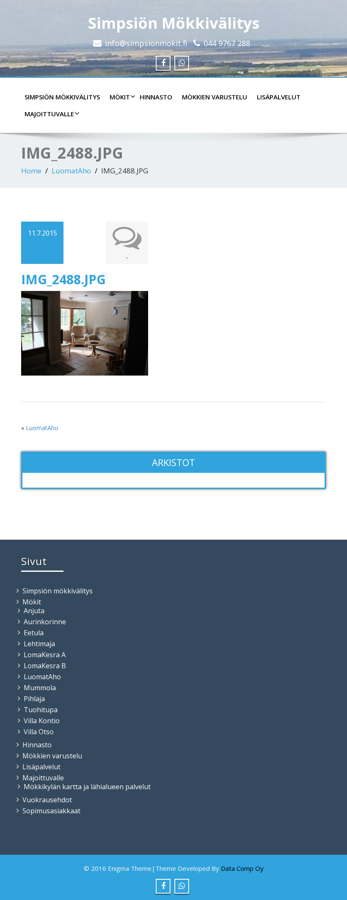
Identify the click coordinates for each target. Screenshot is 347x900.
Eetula (34, 632)
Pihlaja (34, 698)
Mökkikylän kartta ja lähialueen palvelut (87, 786)
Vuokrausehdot (47, 799)
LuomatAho (71, 171)
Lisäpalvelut (278, 97)
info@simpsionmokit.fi (146, 43)
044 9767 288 (227, 43)
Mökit (120, 97)
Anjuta (34, 610)
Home (31, 171)
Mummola (40, 687)
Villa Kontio (42, 720)
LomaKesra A (45, 654)
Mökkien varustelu (214, 97)
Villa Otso (39, 731)
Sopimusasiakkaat (51, 810)
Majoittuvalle (49, 114)
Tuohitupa (41, 709)
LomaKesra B (45, 665)
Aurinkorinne (45, 621)
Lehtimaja (39, 643)
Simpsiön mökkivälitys (62, 97)
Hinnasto (156, 97)
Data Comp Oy (242, 868)
